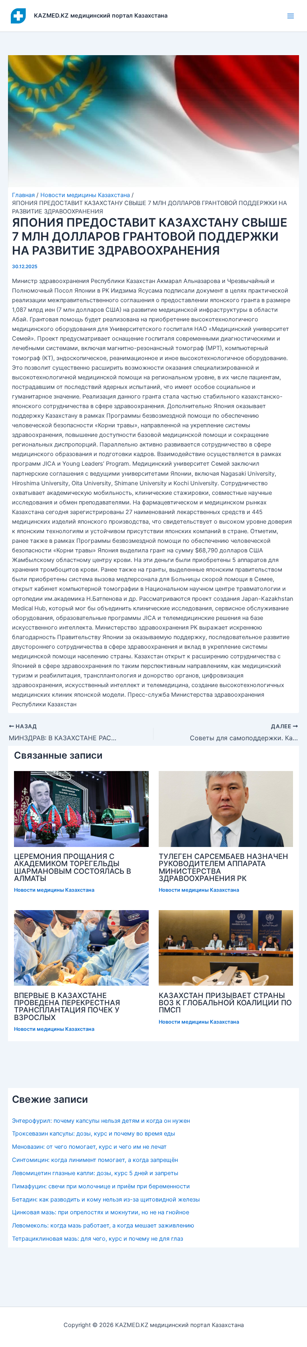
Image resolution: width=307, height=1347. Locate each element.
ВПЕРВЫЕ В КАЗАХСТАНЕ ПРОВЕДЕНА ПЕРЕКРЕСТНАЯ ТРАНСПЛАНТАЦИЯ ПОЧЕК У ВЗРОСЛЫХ (67, 1006)
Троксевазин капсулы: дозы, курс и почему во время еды (93, 1133)
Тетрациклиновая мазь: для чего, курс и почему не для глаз (97, 1238)
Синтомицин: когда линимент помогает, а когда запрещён (95, 1160)
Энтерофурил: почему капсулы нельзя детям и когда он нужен (101, 1120)
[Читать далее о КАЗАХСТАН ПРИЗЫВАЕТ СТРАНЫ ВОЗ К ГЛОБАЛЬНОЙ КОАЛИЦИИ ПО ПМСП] (226, 947)
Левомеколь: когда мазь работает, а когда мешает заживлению (103, 1225)
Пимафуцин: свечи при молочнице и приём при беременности (101, 1186)
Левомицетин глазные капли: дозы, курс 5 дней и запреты (95, 1173)
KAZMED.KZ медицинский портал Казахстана (100, 15)
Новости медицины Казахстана (54, 890)
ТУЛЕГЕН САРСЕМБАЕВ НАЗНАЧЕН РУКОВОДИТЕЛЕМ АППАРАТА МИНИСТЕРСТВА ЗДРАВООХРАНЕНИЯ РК (223, 867)
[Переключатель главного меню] (290, 16)
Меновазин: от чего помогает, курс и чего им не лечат (89, 1146)
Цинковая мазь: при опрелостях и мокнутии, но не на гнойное (100, 1212)
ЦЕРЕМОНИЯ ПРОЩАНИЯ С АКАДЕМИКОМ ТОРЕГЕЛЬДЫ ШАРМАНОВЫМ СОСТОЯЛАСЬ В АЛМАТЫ (72, 867)
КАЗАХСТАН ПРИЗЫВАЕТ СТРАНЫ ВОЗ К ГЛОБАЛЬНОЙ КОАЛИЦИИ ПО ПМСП (225, 1002)
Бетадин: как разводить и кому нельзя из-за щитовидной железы (106, 1199)
